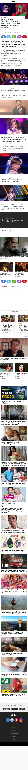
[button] (1, 321)
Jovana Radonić (5, 286)
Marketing (14, 727)
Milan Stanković (15, 286)
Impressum (14, 730)
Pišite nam (14, 736)
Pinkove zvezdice (6, 288)
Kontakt (14, 725)
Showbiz (3, 17)
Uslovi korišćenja (14, 733)
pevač (13, 288)
